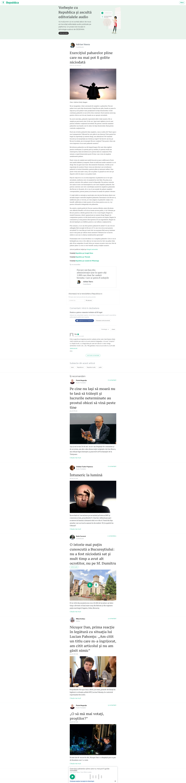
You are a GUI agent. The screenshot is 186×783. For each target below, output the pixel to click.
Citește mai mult (75, 458)
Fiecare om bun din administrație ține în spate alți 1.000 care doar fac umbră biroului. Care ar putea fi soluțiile (93, 273)
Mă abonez (89, 300)
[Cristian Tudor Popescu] (72, 467)
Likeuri (113, 329)
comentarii (112, 380)
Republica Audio (91, 367)
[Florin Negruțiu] (72, 381)
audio (100, 367)
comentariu (112, 536)
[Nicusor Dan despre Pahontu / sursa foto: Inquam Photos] (93, 671)
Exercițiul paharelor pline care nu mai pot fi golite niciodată (89, 769)
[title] (79, 282)
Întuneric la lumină (86, 475)
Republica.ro (80, 367)
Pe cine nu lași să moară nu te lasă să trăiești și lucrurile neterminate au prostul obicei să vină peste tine (93, 398)
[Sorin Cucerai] (72, 537)
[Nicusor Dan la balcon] (93, 739)
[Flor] (71, 335)
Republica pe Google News (84, 253)
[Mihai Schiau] (72, 620)
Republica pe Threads (82, 257)
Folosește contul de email (103, 320)
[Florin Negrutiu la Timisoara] (93, 428)
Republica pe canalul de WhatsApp (87, 261)
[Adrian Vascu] (72, 45)
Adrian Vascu (88, 281)
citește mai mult (73, 348)
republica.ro (10, 2)
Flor (76, 334)
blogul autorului (92, 249)
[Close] (115, 781)
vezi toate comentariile (93, 355)
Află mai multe (63, 33)
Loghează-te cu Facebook (85, 320)
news (72, 367)
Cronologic (104, 329)
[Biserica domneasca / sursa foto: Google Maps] (93, 585)
